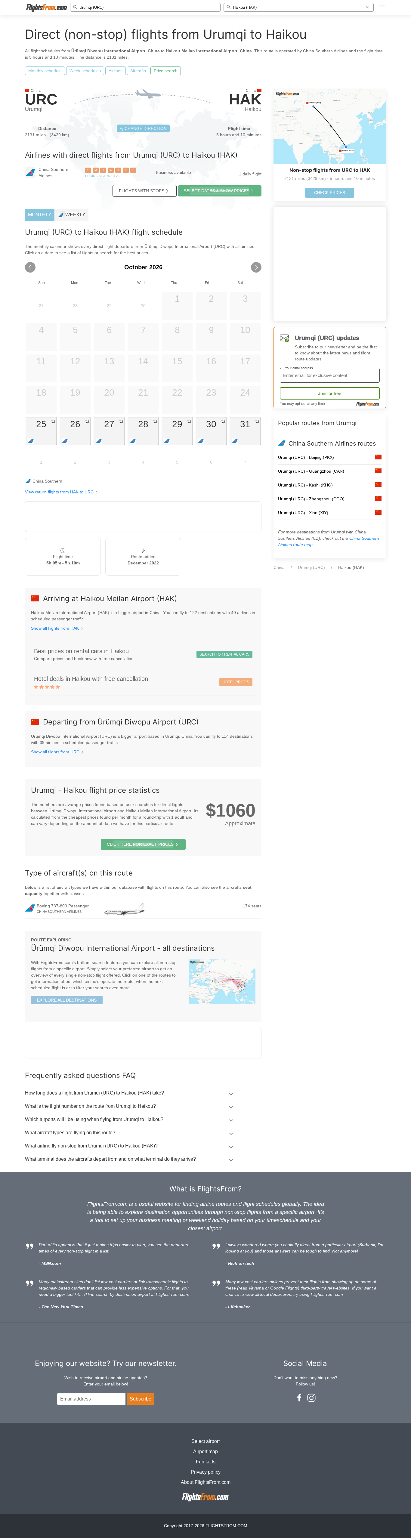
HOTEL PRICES (236, 682)
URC (41, 99)
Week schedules (85, 70)
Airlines (115, 70)
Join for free (329, 393)
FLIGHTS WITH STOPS (141, 190)
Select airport (205, 1441)
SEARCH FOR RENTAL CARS (224, 654)
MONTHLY (39, 214)
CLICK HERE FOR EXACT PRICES (140, 844)
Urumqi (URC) (311, 567)
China (279, 567)
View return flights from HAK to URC (60, 492)
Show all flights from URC (56, 751)
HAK (245, 99)
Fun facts (205, 1461)
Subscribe (140, 1398)
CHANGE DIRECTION (145, 128)
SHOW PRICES (216, 190)
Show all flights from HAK (55, 628)
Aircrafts (138, 70)
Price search (166, 70)
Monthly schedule (45, 70)
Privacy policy (206, 1472)
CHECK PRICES (329, 192)
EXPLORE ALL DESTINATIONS (67, 1000)
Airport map (205, 1451)
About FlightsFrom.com (205, 1482)
